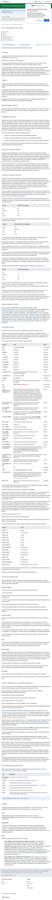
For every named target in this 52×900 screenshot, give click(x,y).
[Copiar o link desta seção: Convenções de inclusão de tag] (24, 766)
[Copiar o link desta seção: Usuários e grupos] (12, 615)
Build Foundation (6, 10)
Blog (3, 881)
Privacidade (13, 893)
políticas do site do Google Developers (14, 872)
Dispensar (39, 20)
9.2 (41, 44)
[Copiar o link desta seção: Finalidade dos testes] (17, 117)
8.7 (47, 44)
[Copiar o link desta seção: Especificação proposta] (18, 105)
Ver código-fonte (24, 44)
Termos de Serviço (6, 893)
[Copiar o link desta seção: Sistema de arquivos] (13, 587)
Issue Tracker (29, 883)
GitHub (3, 883)
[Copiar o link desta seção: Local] (5, 813)
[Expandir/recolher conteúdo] (9, 32)
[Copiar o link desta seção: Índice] (6, 836)
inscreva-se (10, 12)
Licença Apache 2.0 (36, 871)
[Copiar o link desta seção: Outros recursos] (11, 649)
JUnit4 (30, 720)
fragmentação (29, 658)
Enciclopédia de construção (17, 24)
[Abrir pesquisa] (32, 1)
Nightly (38, 44)
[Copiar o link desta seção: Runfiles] (8, 804)
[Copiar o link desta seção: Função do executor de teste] (22, 175)
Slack (28, 885)
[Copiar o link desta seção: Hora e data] (8, 671)
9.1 (43, 44)
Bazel (3, 24)
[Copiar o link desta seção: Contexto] (9, 52)
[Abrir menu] (2, 1)
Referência (8, 24)
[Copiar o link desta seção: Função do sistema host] (19, 577)
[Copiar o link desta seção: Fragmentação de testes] (19, 304)
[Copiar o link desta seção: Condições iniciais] (15, 327)
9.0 (45, 44)
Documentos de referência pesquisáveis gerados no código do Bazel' (22, 6)
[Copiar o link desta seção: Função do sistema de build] (22, 149)
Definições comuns (38, 243)
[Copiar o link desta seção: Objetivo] (8, 80)
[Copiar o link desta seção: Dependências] (10, 823)
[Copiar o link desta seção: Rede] (5, 639)
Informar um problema (9, 44)
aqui (9, 292)
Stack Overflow (30, 887)
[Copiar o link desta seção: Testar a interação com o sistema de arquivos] (34, 683)
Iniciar (46, 20)
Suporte (28, 881)
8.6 (49, 44)
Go (43, 720)
